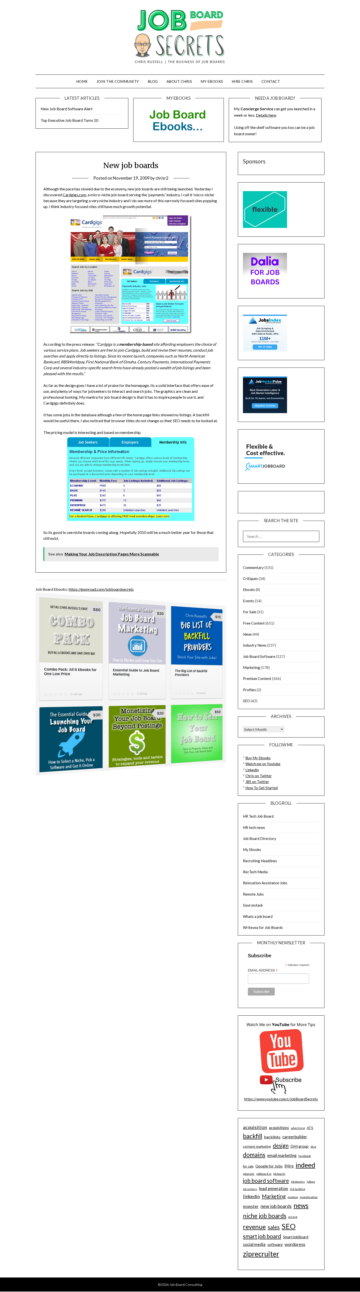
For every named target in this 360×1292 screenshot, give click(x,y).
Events (248, 601)
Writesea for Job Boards (263, 927)
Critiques (250, 578)
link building (297, 1189)
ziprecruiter (261, 1254)
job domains (298, 1181)
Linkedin (252, 770)
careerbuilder (294, 1136)
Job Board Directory (259, 838)
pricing (292, 1217)
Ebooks (249, 589)
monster (251, 1206)
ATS (310, 1128)
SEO (246, 701)
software (275, 1244)
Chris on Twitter (258, 776)
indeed (305, 1165)
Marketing (251, 667)
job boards (279, 1173)
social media (254, 1244)
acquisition (255, 1127)
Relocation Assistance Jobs (265, 883)
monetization (309, 1197)
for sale (248, 1166)
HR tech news (254, 827)
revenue (254, 1226)
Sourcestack (253, 905)
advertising (298, 1128)
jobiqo (311, 1181)
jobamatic (248, 1173)
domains (254, 1154)
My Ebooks (212, 81)
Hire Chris (242, 81)
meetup (293, 1197)
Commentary (253, 567)
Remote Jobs (253, 894)
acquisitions (279, 1127)
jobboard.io (263, 1174)
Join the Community (117, 81)
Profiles (249, 690)
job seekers (250, 1189)
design (280, 1145)
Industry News (254, 645)
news (301, 1205)
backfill (252, 1136)
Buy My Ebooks (258, 758)
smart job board (262, 1236)
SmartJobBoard (295, 1237)
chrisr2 (162, 178)
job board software (266, 1180)
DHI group (299, 1146)
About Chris (179, 81)
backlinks (272, 1136)
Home (82, 81)
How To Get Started (261, 788)
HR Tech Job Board (258, 816)
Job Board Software (259, 656)
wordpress (295, 1244)
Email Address (263, 970)
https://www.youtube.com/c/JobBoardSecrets (281, 1099)
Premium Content (257, 678)
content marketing (257, 1146)
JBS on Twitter (257, 781)
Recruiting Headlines (260, 861)
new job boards (276, 1206)
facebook (305, 1156)
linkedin (251, 1196)
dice (313, 1146)
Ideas (247, 634)
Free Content (254, 623)
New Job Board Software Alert (67, 108)
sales (274, 1227)
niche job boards (264, 1215)
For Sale (249, 612)
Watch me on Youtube (262, 764)
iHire (289, 1166)
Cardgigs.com (74, 194)
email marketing (282, 1155)
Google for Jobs (269, 1166)
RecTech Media (255, 872)
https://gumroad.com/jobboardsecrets (101, 589)
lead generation (273, 1188)
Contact (271, 81)
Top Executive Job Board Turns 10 (69, 120)
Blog (153, 81)
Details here (266, 115)
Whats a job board (258, 916)
